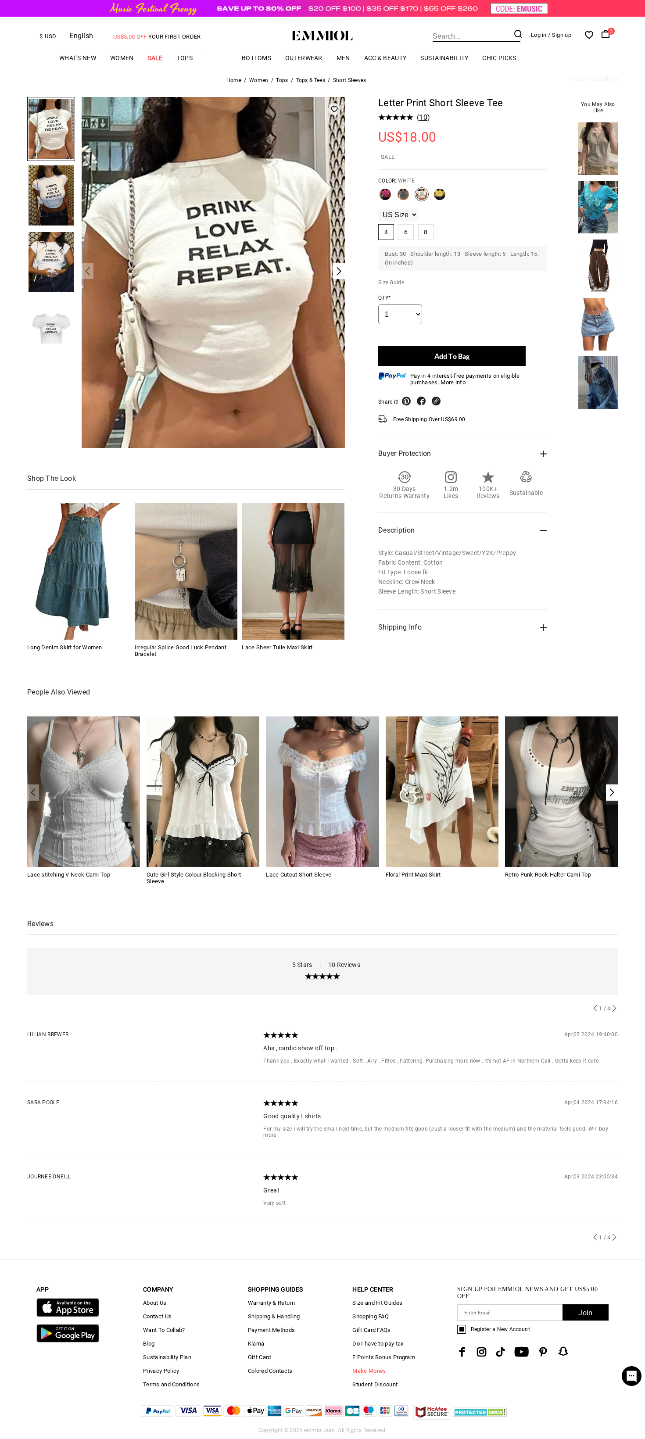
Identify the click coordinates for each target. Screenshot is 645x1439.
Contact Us (157, 1316)
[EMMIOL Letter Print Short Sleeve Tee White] (421, 197)
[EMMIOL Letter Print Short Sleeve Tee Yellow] (439, 197)
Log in (539, 35)
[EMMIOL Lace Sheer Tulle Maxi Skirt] (293, 571)
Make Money (369, 1370)
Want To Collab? (164, 1330)
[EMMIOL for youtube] (521, 1352)
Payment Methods (271, 1330)
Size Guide (391, 282)
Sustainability (444, 57)
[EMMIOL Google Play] (67, 1340)
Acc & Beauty (385, 57)
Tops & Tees (310, 80)
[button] (612, 792)
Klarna (256, 1343)
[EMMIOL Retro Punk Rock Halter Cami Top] (561, 791)
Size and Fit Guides (377, 1302)
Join (585, 1313)
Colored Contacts (270, 1370)
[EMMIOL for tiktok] (500, 1352)
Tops (185, 57)
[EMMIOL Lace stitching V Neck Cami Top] (83, 791)
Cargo (217, 58)
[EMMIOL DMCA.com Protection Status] (480, 1417)
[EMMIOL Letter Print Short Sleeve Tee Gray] (403, 197)
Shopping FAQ (370, 1316)
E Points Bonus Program (383, 1357)
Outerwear (303, 57)
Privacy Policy (161, 1370)
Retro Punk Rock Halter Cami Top (548, 874)
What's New (77, 57)
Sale (155, 57)
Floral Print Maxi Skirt (413, 874)
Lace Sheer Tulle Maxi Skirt (277, 647)
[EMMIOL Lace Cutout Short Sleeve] (322, 791)
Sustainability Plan (167, 1357)
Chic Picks (499, 57)
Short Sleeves (349, 80)
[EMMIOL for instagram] (482, 1352)
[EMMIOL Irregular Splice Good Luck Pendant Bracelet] (186, 571)
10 (423, 117)
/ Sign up (559, 35)
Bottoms (256, 57)
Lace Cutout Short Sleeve (298, 874)
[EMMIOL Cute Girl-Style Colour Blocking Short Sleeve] (203, 791)
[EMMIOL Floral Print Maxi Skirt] (442, 791)
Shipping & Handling (274, 1316)
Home (233, 80)
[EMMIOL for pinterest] (543, 1352)
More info (453, 382)
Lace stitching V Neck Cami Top (68, 874)
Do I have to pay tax (377, 1343)
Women (122, 57)
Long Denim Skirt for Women (64, 647)
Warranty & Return (271, 1302)
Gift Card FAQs (371, 1330)
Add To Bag (451, 356)
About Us (154, 1302)
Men (343, 57)
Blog (148, 1343)
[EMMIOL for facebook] (462, 1352)
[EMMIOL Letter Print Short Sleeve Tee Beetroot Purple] (385, 197)
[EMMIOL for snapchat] (563, 1351)
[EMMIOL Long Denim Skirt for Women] (78, 571)
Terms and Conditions (171, 1384)
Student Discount (375, 1384)
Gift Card (259, 1357)
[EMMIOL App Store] (67, 1315)
